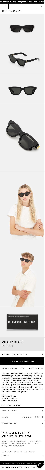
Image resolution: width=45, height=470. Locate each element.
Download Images (9, 401)
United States (23, 443)
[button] (40, 6)
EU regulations (18, 445)
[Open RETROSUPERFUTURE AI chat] (39, 464)
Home (4, 11)
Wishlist (38, 441)
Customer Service (26, 441)
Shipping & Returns (9, 414)
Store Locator (14, 441)
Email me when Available (22, 361)
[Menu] (4, 6)
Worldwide (12, 443)
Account (5, 441)
